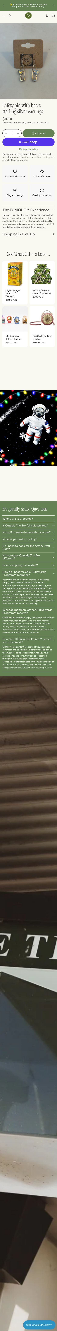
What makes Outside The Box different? (21, 557)
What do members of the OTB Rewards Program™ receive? (27, 611)
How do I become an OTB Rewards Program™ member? (24, 573)
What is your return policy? (19, 539)
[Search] (10, 15)
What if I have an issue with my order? (26, 532)
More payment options (28, 149)
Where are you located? (17, 518)
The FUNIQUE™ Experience (25, 210)
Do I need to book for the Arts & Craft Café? (26, 547)
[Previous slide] (3, 5)
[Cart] (53, 15)
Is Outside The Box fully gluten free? (25, 525)
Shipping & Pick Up (18, 234)
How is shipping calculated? (20, 565)
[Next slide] (53, 5)
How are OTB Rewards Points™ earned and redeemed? (27, 640)
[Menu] (3, 15)
